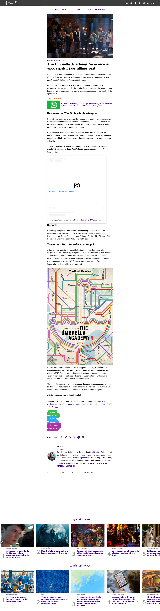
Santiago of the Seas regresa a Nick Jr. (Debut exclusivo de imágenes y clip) (90, 553)
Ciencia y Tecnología (63, 404)
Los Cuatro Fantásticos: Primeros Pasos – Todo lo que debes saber (17, 599)
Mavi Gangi (61, 449)
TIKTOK (60, 466)
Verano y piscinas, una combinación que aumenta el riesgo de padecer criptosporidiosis (54, 600)
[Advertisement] (80, 496)
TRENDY (78, 9)
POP (56, 9)
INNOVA (64, 9)
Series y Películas (56, 61)
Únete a (52, 414)
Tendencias (53, 407)
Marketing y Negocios (81, 404)
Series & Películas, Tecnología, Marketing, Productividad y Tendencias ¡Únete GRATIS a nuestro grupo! (86, 104)
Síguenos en (54, 426)
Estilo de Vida (107, 404)
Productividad (95, 404)
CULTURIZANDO (99, 9)
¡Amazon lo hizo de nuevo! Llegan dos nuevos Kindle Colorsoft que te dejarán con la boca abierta (125, 600)
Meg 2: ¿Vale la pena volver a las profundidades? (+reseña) (54, 552)
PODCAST (88, 9)
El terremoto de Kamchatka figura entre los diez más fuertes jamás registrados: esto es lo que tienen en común (89, 601)
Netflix (73, 88)
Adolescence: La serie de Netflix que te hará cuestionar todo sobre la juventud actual (17, 554)
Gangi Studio (94, 452)
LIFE (71, 9)
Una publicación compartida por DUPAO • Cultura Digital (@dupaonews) (77, 220)
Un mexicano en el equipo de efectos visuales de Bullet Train (125, 553)
